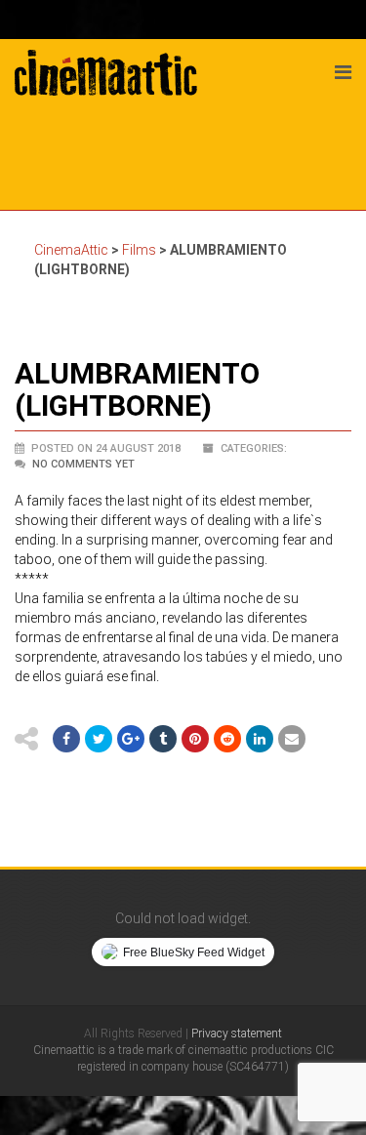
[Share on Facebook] (66, 738)
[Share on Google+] (130, 738)
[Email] (291, 738)
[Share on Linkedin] (259, 738)
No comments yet (83, 464)
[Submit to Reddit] (227, 738)
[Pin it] (195, 738)
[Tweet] (98, 738)
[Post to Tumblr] (163, 738)
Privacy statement (236, 1033)
